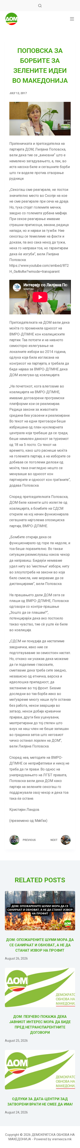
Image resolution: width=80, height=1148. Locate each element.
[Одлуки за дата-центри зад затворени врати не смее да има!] (40, 1069)
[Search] (40, 5)
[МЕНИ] (72, 19)
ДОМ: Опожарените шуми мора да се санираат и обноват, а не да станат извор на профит (40, 945)
